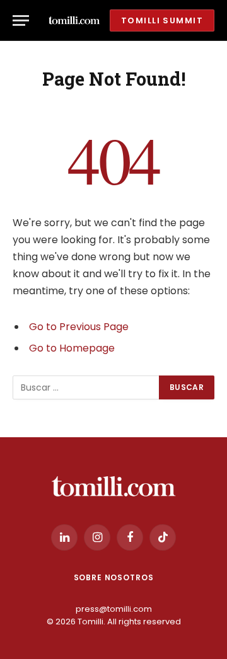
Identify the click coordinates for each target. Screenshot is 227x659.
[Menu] (21, 20)
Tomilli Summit (162, 20)
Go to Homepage (72, 348)
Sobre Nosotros (114, 577)
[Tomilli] (74, 20)
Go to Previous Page (79, 326)
